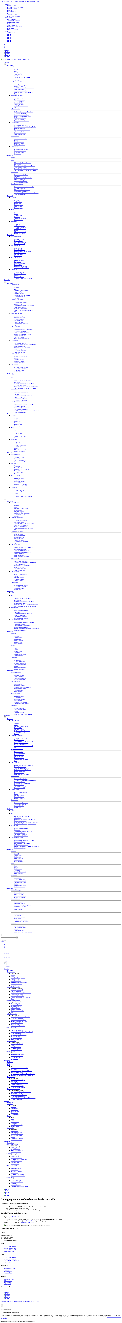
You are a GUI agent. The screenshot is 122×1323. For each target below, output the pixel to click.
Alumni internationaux (20, 253)
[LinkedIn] (7, 56)
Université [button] (10, 196)
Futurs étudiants (11, 5)
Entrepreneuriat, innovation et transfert (24, 187)
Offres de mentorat (19, 119)
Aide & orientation (15, 109)
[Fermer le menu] (5, 64)
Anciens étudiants (12, 14)
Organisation (14, 221)
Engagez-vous (17, 154)
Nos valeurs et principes (17, 184)
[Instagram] (7, 55)
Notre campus (14, 146)
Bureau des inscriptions (20, 113)
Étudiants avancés (12, 8)
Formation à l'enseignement (21, 73)
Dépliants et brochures (20, 133)
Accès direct (8, 17)
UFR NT (9, 38)
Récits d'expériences (19, 128)
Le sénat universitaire (19, 226)
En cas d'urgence (35, 1301)
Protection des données (16, 1301)
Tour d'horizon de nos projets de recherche (25, 170)
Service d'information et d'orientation (23, 112)
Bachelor (16, 70)
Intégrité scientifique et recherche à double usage (26, 193)
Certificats (16, 80)
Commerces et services (20, 151)
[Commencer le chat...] (2, 1304)
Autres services (18, 256)
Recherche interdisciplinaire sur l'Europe (24, 166)
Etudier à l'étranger (19, 239)
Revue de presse (18, 208)
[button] (3, 940)
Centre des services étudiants (21, 115)
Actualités (13, 197)
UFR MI (9, 37)
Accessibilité (26, 1301)
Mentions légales (5, 1301)
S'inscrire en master (19, 86)
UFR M (9, 35)
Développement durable (20, 167)
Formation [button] (10, 65)
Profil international (15, 257)
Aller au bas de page (25, 1)
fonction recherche (14, 1218)
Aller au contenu (5, 1)
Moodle (9, 23)
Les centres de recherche (20, 181)
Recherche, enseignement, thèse (22, 251)
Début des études (18, 98)
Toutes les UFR (11, 32)
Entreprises (10, 13)
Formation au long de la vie (14, 26)
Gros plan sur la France (20, 274)
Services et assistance (19, 233)
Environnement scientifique (21, 175)
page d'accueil (15, 1216)
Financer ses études (19, 104)
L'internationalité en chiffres (21, 268)
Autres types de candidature (21, 89)
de (4, 44)
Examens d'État (18, 74)
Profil (12, 160)
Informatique (17, 164)
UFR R (9, 41)
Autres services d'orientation (21, 121)
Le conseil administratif (20, 227)
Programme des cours (19, 100)
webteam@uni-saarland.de (28, 1222)
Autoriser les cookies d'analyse (8, 1321)
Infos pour (7, 4)
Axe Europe (14, 269)
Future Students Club (19, 134)
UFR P (9, 40)
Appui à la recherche (19, 179)
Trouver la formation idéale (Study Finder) (25, 127)
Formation (6, 62)
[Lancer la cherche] (17, 937)
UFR (6, 31)
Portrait (12, 209)
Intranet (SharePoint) (12, 29)
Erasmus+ (16, 275)
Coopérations (17, 262)
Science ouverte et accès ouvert (22, 190)
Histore (16, 214)
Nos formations (15, 67)
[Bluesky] (7, 53)
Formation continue (19, 76)
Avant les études (15, 122)
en (4, 46)
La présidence (17, 224)
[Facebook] (7, 50)
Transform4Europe (19, 277)
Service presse (17, 203)
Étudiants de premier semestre (15, 7)
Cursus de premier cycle (20, 85)
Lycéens (9, 10)
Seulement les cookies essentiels (26, 1321)
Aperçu (13, 157)
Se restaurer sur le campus (21, 149)
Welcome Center (18, 254)
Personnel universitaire (20, 242)
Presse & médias (11, 11)
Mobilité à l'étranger (16, 236)
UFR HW (10, 34)
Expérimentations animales (21, 191)
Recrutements (10, 28)
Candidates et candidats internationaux (24, 88)
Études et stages (18, 248)
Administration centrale (20, 232)
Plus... (15, 94)
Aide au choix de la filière (20, 125)
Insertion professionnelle (20, 139)
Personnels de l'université (13, 16)
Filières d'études (11, 19)
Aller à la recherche (15, 1)
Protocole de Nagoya (19, 188)
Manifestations (18, 202)
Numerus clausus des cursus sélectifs (23, 92)
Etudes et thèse (18, 265)
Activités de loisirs (19, 152)
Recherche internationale (20, 266)
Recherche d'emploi (19, 143)
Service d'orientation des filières (22, 116)
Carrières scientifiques (19, 194)
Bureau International (19, 244)
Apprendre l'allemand (19, 250)
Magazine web (18, 206)
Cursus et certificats (19, 272)
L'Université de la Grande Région (23, 278)
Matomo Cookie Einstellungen (11, 1312)
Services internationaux (20, 118)
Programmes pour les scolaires (22, 130)
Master (16, 71)
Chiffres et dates (18, 215)
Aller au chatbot (35, 1)
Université (6, 498)
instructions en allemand (29, 1221)
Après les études (15, 136)
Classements (17, 217)
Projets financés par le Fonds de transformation (26, 169)
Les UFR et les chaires (20, 229)
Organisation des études (13, 22)
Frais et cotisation (18, 103)
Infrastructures (14, 172)
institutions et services (19, 263)
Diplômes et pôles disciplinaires (22, 77)
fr (4, 47)
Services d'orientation (19, 145)
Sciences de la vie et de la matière (22, 163)
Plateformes (17, 176)
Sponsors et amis (18, 220)
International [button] (10, 235)
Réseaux (16, 140)
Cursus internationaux (19, 79)
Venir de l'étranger (15, 245)
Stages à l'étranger (18, 241)
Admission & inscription (13, 20)
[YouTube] (7, 52)
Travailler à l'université (20, 218)
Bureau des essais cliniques (21, 182)
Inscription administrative (20, 91)
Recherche (7, 280)
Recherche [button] (10, 155)
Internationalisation (19, 260)
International (7, 715)
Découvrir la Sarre (19, 131)
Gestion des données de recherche (23, 178)
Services (16, 230)
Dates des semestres (19, 101)
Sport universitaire (12, 25)
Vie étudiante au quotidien (21, 106)
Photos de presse (18, 205)
